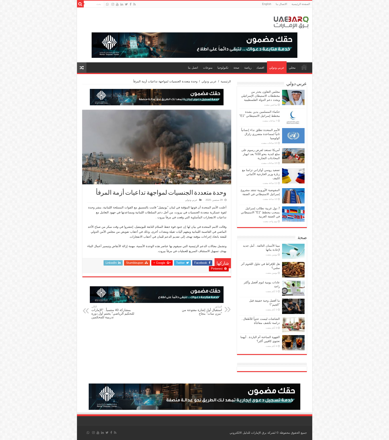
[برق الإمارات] (291, 21)
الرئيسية (226, 81)
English (266, 4)
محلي (292, 67)
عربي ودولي (276, 67)
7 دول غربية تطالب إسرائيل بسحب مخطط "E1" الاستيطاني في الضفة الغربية (260, 212)
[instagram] (113, 4)
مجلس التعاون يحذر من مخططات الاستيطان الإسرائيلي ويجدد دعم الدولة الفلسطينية (260, 96)
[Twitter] (126, 4)
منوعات (208, 67)
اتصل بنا (193, 67)
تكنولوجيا (222, 67)
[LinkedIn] (122, 4)
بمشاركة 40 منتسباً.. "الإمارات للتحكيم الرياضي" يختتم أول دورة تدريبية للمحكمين (112, 312)
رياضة (247, 67)
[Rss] (134, 4)
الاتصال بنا (281, 4)
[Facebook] (130, 4)
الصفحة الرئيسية (301, 4)
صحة (236, 67)
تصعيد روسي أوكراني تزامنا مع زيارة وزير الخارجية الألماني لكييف (261, 174)
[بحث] (80, 4)
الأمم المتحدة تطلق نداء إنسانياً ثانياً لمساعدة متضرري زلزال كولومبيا (260, 134)
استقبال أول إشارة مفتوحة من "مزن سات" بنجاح (202, 310)
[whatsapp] (107, 4)
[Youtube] (117, 4)
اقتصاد (260, 67)
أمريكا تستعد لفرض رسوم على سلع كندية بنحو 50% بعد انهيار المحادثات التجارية (260, 154)
